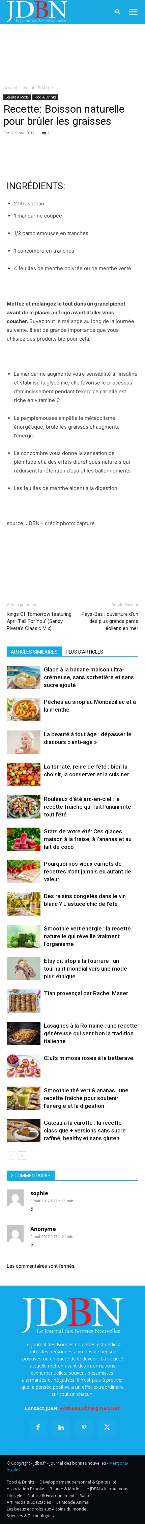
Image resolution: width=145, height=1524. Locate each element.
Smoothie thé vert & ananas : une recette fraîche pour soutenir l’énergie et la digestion (86, 1098)
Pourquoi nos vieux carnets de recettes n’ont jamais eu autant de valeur (87, 871)
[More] (91, 142)
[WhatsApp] (60, 142)
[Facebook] (13, 142)
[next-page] (22, 1155)
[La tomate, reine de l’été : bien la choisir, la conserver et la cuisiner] (23, 774)
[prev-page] (11, 1155)
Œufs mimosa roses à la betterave (88, 1058)
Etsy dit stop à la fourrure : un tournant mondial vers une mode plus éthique (85, 968)
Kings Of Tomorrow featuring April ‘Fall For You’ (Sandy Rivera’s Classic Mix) (39, 621)
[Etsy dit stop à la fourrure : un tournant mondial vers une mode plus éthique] (23, 968)
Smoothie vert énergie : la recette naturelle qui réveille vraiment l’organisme (87, 936)
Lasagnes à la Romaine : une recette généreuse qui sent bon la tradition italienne (90, 1033)
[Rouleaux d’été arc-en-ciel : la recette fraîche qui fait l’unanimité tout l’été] (23, 806)
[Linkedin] (75, 142)
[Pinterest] (44, 142)
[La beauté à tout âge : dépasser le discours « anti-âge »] (23, 742)
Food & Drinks (45, 97)
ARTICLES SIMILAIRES (34, 652)
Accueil (10, 87)
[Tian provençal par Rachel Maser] (23, 1001)
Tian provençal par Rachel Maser (86, 993)
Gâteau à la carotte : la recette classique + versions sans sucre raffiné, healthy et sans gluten (85, 1130)
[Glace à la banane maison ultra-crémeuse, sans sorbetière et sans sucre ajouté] (23, 677)
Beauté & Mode (38, 87)
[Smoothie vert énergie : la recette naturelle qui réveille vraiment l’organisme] (23, 936)
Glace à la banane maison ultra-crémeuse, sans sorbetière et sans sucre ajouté (89, 677)
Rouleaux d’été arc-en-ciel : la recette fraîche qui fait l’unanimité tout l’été (87, 807)
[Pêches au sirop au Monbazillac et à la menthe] (23, 709)
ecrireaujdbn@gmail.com (90, 1408)
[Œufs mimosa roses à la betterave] (23, 1065)
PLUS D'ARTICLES (84, 652)
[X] (29, 142)
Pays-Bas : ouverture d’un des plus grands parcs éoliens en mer (110, 621)
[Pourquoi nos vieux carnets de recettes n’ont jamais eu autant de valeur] (23, 871)
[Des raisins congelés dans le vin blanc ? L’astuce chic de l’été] (23, 904)
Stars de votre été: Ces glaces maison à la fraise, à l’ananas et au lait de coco (88, 839)
